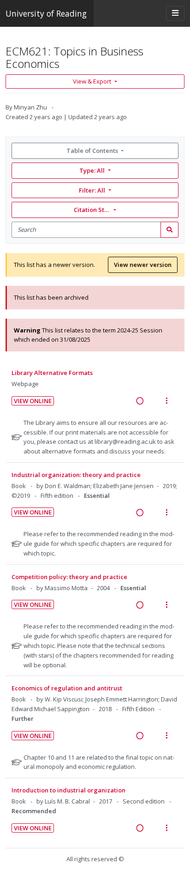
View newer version (143, 264)
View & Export (92, 81)
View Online (33, 401)
